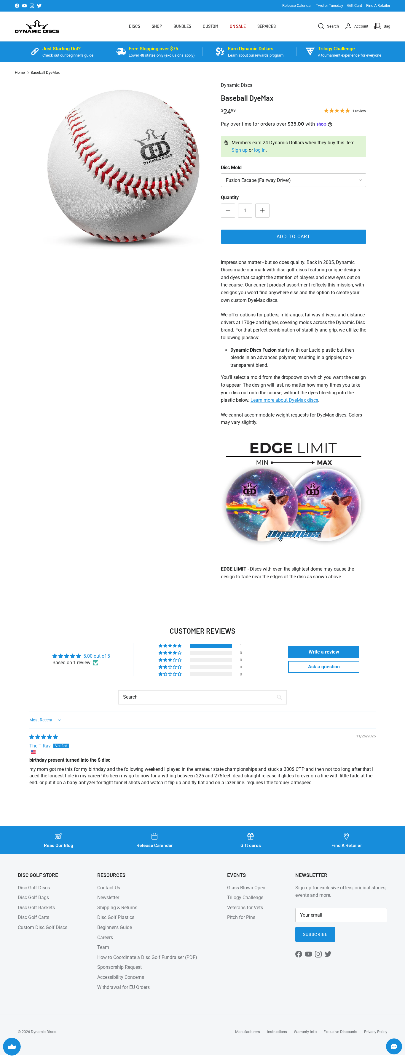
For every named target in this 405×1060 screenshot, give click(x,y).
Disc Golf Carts (33, 917)
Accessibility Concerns (120, 977)
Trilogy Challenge (245, 897)
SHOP (157, 26)
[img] (43, 737)
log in (260, 150)
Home (20, 73)
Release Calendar (297, 5)
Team (103, 947)
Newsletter (108, 897)
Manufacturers (247, 1031)
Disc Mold (231, 167)
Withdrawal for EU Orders (123, 987)
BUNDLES (182, 26)
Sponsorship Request (119, 967)
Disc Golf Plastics (115, 917)
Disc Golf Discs (34, 888)
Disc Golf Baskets (36, 907)
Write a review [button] (324, 652)
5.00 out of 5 (96, 656)
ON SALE (238, 26)
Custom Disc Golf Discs (42, 927)
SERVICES (266, 26)
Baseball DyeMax (45, 73)
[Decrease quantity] (228, 211)
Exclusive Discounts (340, 1031)
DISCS (134, 26)
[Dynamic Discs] (37, 26)
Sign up (240, 150)
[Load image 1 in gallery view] (123, 165)
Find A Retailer (378, 5)
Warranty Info (305, 1031)
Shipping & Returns (117, 907)
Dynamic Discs (43, 1031)
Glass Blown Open (246, 888)
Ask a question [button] (324, 667)
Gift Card (354, 5)
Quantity (230, 197)
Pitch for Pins (241, 917)
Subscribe (315, 934)
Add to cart (293, 236)
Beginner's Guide (114, 927)
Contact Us (108, 888)
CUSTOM (210, 26)
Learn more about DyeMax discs (284, 400)
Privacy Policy (375, 1031)
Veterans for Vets (245, 907)
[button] (170, 646)
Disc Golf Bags (33, 897)
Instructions (277, 1031)
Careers (105, 937)
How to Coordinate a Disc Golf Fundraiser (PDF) (147, 957)
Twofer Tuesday (329, 5)
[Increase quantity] (262, 211)
